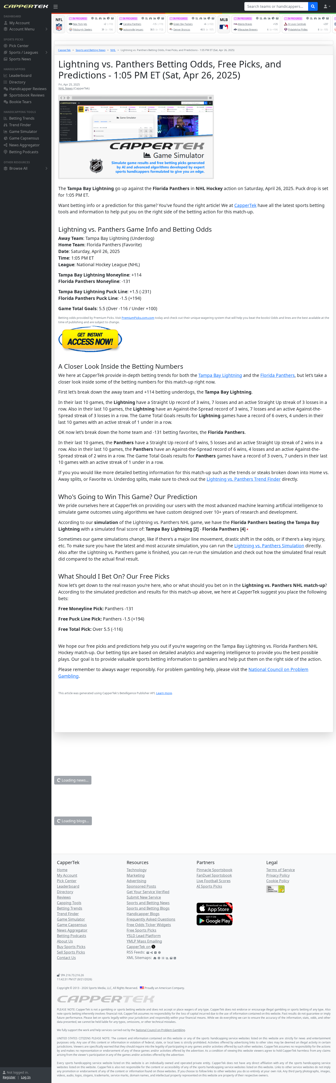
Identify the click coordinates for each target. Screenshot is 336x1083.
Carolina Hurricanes (219, 1011)
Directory (17, 82)
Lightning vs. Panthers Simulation (269, 546)
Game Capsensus (24, 138)
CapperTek (64, 50)
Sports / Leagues (23, 52)
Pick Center (19, 45)
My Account (19, 22)
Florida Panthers (277, 375)
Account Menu (22, 29)
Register (9, 1077)
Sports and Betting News (90, 50)
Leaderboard (20, 75)
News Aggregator (24, 145)
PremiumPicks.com (135, 977)
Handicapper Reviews (28, 88)
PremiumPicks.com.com (138, 318)
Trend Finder (20, 124)
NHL (113, 50)
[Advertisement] (193, 720)
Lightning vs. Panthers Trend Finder (244, 479)
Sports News (20, 59)
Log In (26, 1077)
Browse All (18, 168)
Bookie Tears (20, 101)
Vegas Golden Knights (281, 1011)
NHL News (66, 88)
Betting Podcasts (23, 151)
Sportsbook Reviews (27, 95)
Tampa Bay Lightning (220, 375)
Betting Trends (22, 118)
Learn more (164, 693)
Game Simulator (23, 131)
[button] (326, 6)
